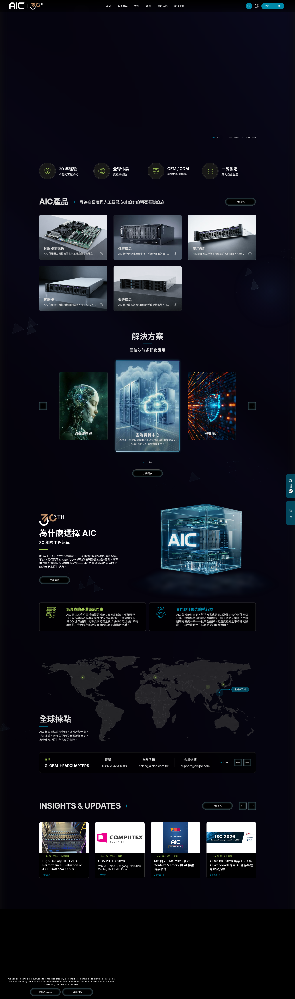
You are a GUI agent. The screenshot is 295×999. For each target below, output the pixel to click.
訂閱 (148, 987)
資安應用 (93, 939)
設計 (235, 987)
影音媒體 (93, 944)
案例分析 (139, 955)
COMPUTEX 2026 (111, 861)
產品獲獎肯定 (142, 944)
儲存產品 (70, 944)
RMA (114, 938)
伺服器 (69, 939)
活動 (137, 939)
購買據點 (186, 939)
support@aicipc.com (195, 766)
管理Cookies (45, 992)
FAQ (114, 933)
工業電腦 (93, 960)
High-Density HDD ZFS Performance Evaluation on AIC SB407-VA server (62, 865)
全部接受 (77, 992)
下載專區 (116, 943)
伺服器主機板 (72, 934)
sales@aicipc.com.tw (154, 766)
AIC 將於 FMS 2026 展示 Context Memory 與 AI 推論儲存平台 (174, 865)
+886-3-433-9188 (114, 766)
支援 (136, 6)
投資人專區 (164, 939)
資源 (148, 6)
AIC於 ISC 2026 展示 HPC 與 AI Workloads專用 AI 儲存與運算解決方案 (231, 865)
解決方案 (123, 6)
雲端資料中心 (95, 934)
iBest (242, 987)
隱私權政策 (251, 987)
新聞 (137, 934)
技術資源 (139, 949)
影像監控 (93, 955)
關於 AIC (162, 6)
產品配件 (70, 955)
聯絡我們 (186, 934)
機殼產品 (70, 949)
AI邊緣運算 (94, 949)
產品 (108, 6)
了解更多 (46, 874)
